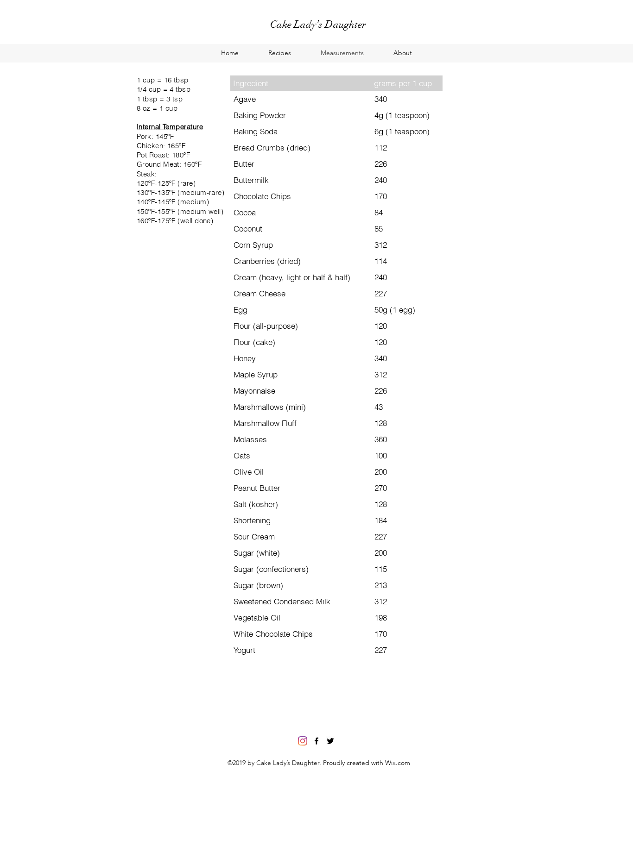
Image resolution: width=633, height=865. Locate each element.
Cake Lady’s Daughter (318, 24)
